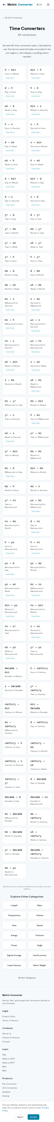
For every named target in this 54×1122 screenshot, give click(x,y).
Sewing (5, 1096)
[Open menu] (48, 4)
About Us (6, 1033)
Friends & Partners (11, 1037)
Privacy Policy (8, 1016)
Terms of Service (10, 1020)
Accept (33, 1117)
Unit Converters (9, 1088)
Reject (20, 1117)
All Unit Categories (27, 977)
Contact (6, 1041)
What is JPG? (8, 1058)
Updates (6, 1092)
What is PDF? (8, 1062)
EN (40, 4)
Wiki (4, 1054)
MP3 (4, 1066)
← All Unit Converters (12, 17)
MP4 (4, 1070)
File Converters (9, 1084)
